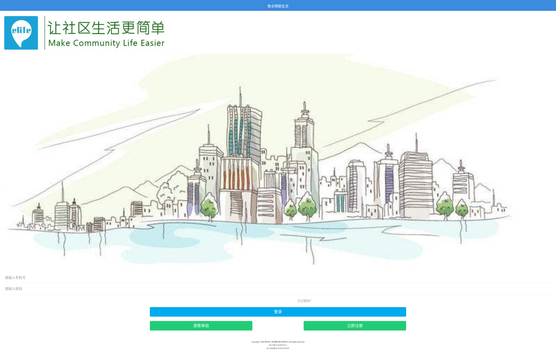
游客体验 (201, 326)
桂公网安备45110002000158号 (278, 348)
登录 (278, 312)
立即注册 (355, 326)
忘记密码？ (305, 301)
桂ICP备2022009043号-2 (278, 345)
